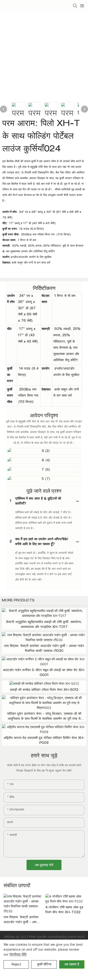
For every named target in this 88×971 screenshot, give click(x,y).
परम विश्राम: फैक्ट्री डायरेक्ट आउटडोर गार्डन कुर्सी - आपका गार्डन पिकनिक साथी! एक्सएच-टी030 (44, 649)
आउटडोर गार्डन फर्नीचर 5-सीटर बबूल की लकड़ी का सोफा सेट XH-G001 (44, 673)
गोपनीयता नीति (18, 954)
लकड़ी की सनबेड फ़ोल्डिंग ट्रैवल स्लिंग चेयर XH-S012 (44, 690)
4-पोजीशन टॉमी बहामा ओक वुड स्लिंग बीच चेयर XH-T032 (64, 910)
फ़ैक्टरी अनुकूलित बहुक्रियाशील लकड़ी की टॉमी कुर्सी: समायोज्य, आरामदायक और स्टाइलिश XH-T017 (44, 625)
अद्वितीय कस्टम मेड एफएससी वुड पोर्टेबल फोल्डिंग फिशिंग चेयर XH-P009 (44, 741)
